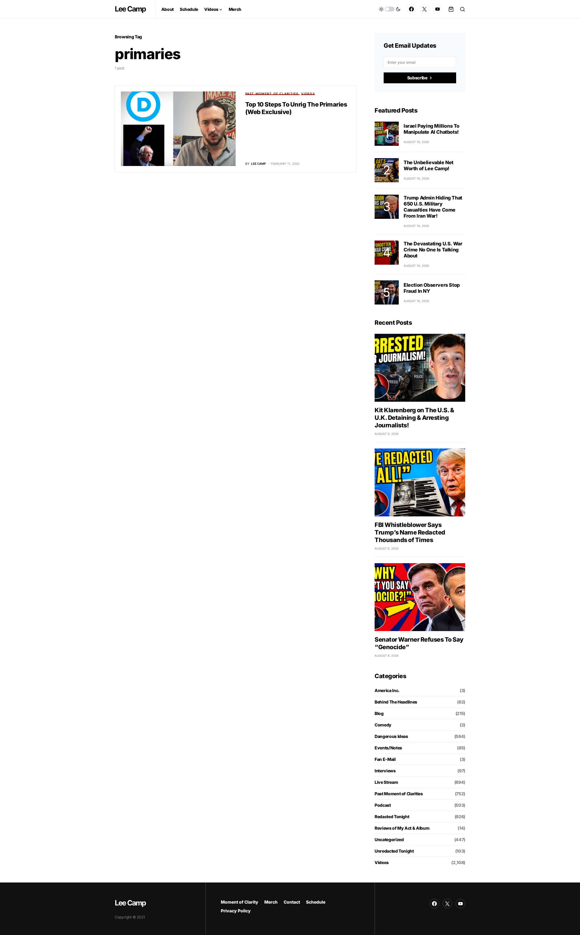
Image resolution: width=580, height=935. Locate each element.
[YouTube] (437, 9)
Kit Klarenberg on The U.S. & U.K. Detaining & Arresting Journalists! (414, 418)
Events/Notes (388, 747)
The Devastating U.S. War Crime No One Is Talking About (433, 250)
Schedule (315, 902)
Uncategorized (389, 839)
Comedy (383, 724)
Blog (379, 713)
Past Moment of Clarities (271, 93)
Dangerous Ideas (391, 736)
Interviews (385, 770)
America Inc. (387, 690)
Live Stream (386, 782)
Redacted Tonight (392, 816)
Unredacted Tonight (394, 851)
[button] (390, 9)
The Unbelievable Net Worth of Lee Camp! (428, 165)
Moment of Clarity (239, 902)
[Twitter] (424, 9)
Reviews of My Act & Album (402, 828)
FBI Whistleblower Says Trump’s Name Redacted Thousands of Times (410, 532)
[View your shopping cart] (451, 9)
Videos (308, 93)
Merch (271, 902)
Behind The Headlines (396, 701)
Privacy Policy (236, 910)
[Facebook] (411, 9)
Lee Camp (130, 9)
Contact (292, 902)
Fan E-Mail (385, 759)
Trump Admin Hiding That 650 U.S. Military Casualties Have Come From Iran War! (433, 207)
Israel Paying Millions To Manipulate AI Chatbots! (431, 129)
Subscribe (417, 77)
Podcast (383, 805)
